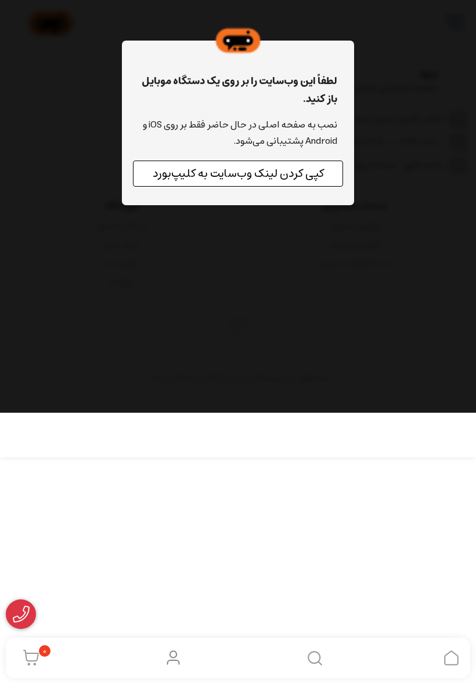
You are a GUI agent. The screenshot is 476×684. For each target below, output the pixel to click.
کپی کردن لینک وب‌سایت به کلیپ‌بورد (238, 173)
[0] (28, 658)
